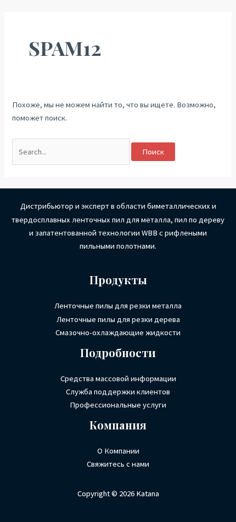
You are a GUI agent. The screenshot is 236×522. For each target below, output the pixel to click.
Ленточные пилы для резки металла (118, 306)
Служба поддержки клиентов (118, 392)
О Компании (118, 451)
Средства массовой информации (118, 378)
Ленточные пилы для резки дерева (118, 319)
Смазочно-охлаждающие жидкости (118, 332)
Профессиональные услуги (118, 405)
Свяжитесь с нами (118, 464)
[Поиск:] (71, 152)
